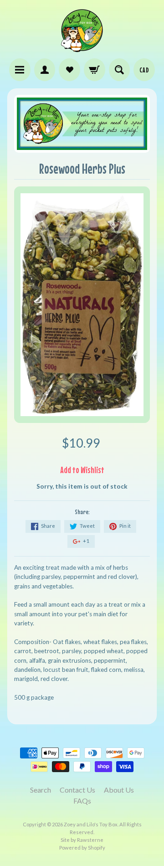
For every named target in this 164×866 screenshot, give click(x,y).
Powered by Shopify (82, 848)
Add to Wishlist (82, 469)
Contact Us (77, 789)
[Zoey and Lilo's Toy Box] (82, 48)
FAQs (82, 800)
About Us (119, 789)
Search (40, 789)
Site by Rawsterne (82, 840)
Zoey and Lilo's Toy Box (91, 824)
